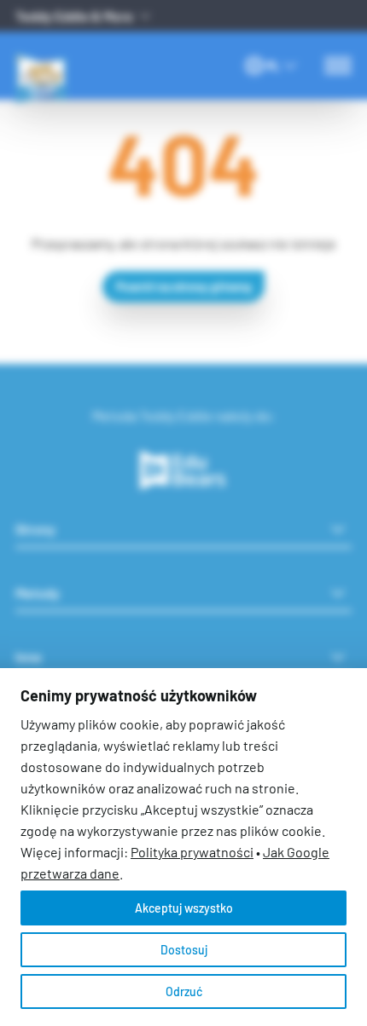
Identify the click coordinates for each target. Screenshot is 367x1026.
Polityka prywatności (192, 852)
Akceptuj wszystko (184, 908)
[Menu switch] (338, 65)
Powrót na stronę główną (183, 287)
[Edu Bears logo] (183, 470)
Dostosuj (183, 949)
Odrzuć (184, 991)
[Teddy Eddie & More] (70, 53)
